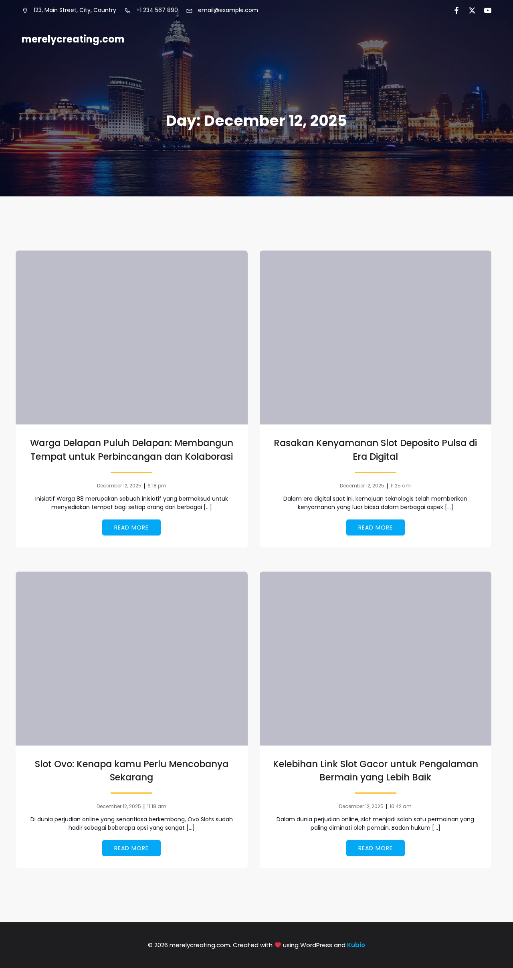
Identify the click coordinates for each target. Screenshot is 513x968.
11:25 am (400, 485)
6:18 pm (156, 485)
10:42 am (401, 806)
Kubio (356, 945)
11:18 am (156, 806)
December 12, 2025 (119, 485)
